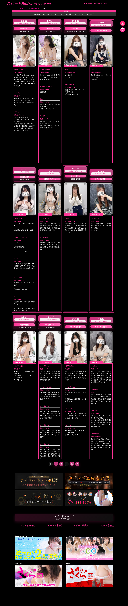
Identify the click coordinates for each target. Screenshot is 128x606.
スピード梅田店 (19, 3)
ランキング (90, 14)
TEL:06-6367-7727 (42, 4)
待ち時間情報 (47, 14)
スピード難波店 (80, 525)
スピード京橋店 (106, 525)
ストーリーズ (79, 14)
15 (72, 464)
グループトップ (23, 8)
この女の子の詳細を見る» (24, 23)
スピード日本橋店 (54, 525)
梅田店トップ (35, 8)
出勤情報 (37, 14)
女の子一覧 (59, 14)
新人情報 (69, 14)
